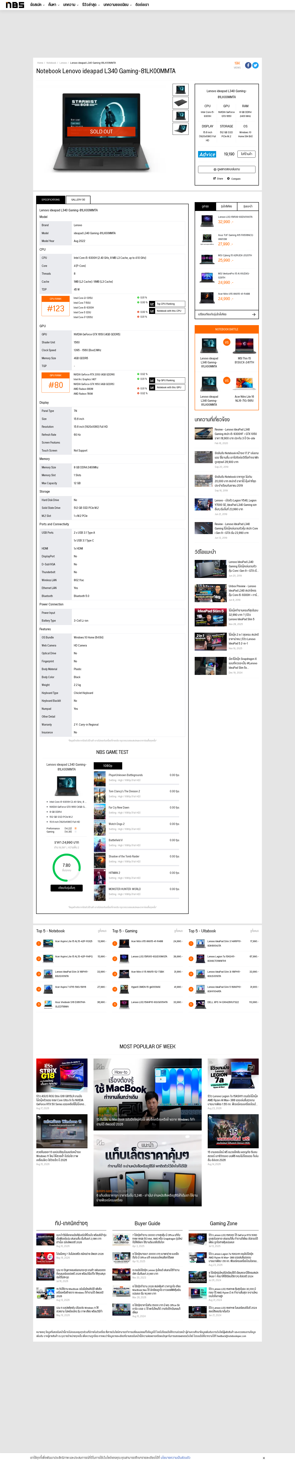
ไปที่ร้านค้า (246, 154)
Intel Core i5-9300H (84, 307)
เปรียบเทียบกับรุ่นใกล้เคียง (212, 314)
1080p (107, 765)
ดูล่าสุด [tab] (205, 206)
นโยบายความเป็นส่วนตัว (175, 1458)
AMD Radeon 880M (83, 389)
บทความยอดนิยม (116, 5)
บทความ (69, 5)
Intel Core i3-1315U (83, 298)
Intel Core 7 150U (82, 303)
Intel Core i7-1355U (83, 317)
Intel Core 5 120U (82, 312)
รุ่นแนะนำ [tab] (247, 206)
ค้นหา (52, 5)
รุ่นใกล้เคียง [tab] (226, 206)
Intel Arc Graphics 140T (85, 379)
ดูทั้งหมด (102, 931)
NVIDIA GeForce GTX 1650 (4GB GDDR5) (94, 384)
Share (220, 179)
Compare (235, 179)
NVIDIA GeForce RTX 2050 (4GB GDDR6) (94, 374)
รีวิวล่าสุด (89, 5)
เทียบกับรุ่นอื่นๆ (66, 888)
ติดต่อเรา (142, 5)
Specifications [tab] (51, 199)
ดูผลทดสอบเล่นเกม (228, 169)
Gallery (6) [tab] (78, 199)
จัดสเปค (35, 5)
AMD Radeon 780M (83, 393)
